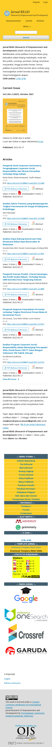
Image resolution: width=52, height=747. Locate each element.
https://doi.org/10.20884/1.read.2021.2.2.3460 (25, 183)
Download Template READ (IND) (26, 547)
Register (36, 2)
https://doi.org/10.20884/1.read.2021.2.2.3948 (25, 218)
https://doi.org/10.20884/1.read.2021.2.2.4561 (25, 253)
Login (45, 2)
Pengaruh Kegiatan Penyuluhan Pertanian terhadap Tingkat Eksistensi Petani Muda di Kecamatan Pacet (25, 312)
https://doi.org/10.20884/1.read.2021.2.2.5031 (25, 324)
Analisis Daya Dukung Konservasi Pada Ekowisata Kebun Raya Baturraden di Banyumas (22, 241)
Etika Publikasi (26, 478)
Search (26, 37)
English (7, 678)
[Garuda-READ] (26, 655)
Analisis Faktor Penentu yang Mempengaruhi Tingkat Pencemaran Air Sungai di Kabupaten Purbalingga (25, 206)
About (26, 26)
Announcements (13, 20)
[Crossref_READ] (26, 641)
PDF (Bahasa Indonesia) (17, 189)
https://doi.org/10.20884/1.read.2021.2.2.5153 (25, 362)
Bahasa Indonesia (12, 683)
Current (28, 20)
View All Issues (9, 379)
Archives (40, 20)
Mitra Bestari (26, 467)
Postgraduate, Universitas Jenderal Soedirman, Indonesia (25, 714)
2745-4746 (21, 78)
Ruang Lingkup (26, 471)
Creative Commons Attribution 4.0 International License (23, 705)
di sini (40, 141)
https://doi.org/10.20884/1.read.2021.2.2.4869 (25, 289)
